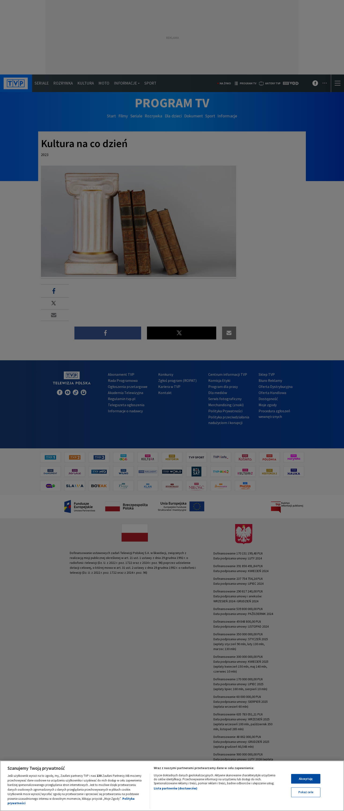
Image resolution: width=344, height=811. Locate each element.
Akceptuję (306, 779)
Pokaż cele (305, 792)
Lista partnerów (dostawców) (175, 788)
